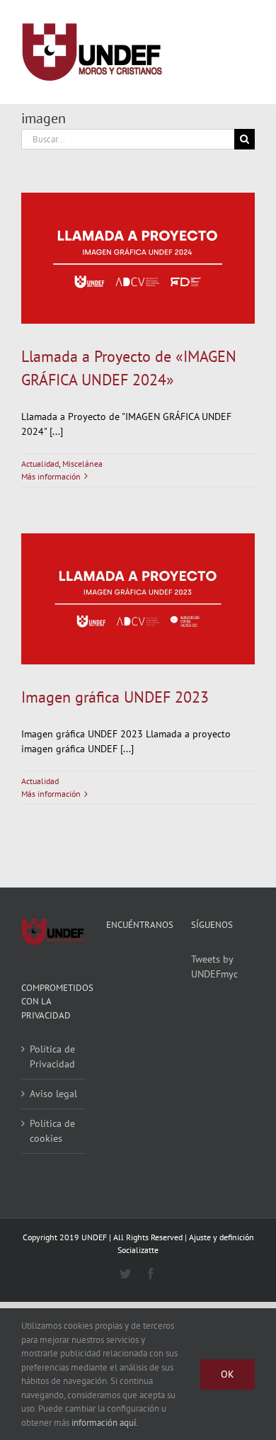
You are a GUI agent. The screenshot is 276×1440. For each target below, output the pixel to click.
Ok (227, 1374)
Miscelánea (82, 463)
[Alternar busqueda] (192, 52)
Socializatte (138, 1250)
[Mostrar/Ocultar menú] (244, 52)
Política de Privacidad (52, 1056)
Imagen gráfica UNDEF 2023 (115, 697)
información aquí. (104, 1423)
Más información (51, 476)
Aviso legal (53, 1093)
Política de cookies (52, 1131)
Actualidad (40, 463)
